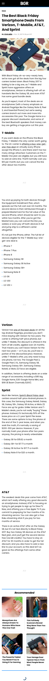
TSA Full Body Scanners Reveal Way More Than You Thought (36, 624)
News (4, 11)
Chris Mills (8, 34)
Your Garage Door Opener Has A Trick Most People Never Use (36, 661)
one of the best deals (24, 330)
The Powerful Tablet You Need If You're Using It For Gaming (11, 659)
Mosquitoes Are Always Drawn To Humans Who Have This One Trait (11, 624)
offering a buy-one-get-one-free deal (24, 146)
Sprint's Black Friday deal (31, 395)
